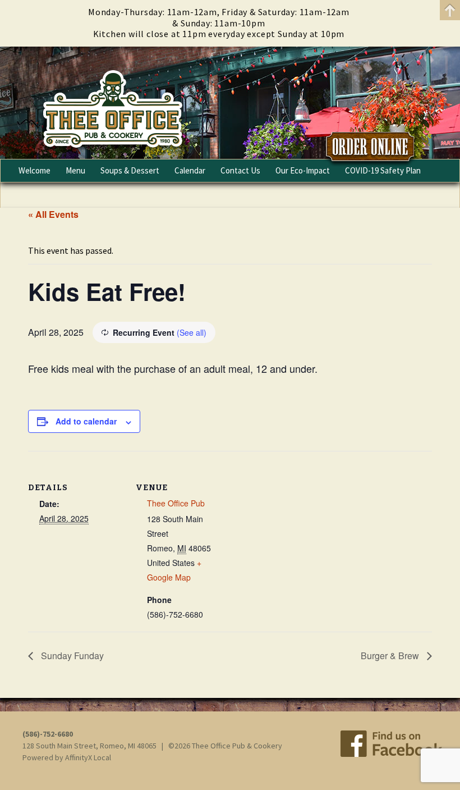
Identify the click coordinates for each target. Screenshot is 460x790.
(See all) (191, 332)
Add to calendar (86, 421)
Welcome (34, 170)
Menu (75, 170)
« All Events (53, 214)
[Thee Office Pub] (230, 103)
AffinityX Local (88, 757)
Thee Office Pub (176, 503)
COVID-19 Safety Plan (383, 170)
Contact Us (240, 170)
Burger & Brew (391, 655)
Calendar (189, 170)
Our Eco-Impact (302, 170)
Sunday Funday (71, 655)
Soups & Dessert (129, 170)
